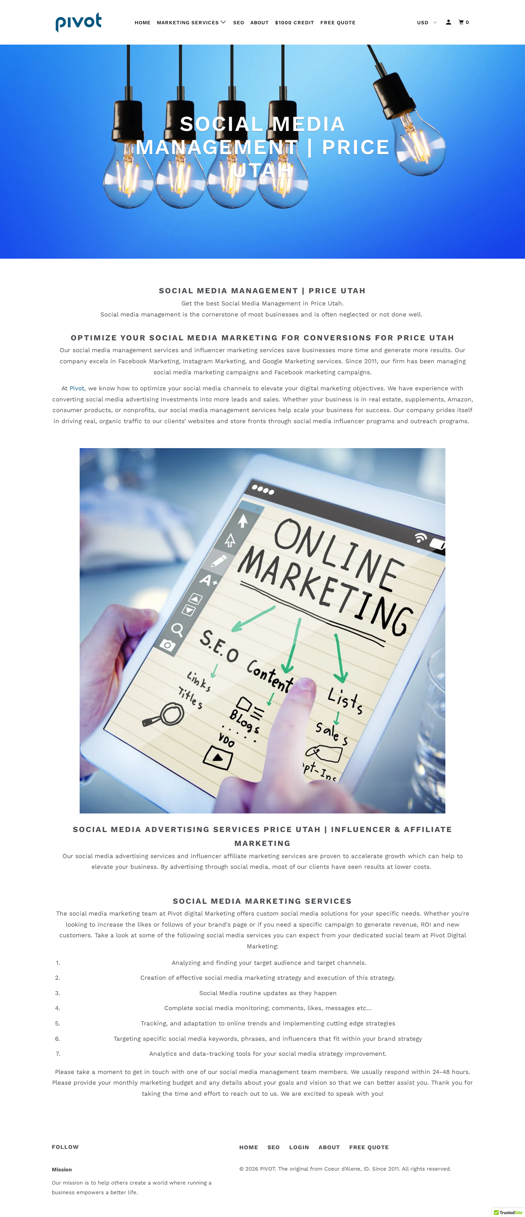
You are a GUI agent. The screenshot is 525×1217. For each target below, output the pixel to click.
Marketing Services (189, 22)
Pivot (77, 388)
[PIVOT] (88, 22)
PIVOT (267, 1169)
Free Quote (338, 22)
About (259, 22)
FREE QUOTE (369, 1147)
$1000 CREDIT (294, 22)
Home (143, 22)
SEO (238, 22)
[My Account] (449, 22)
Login (299, 1147)
